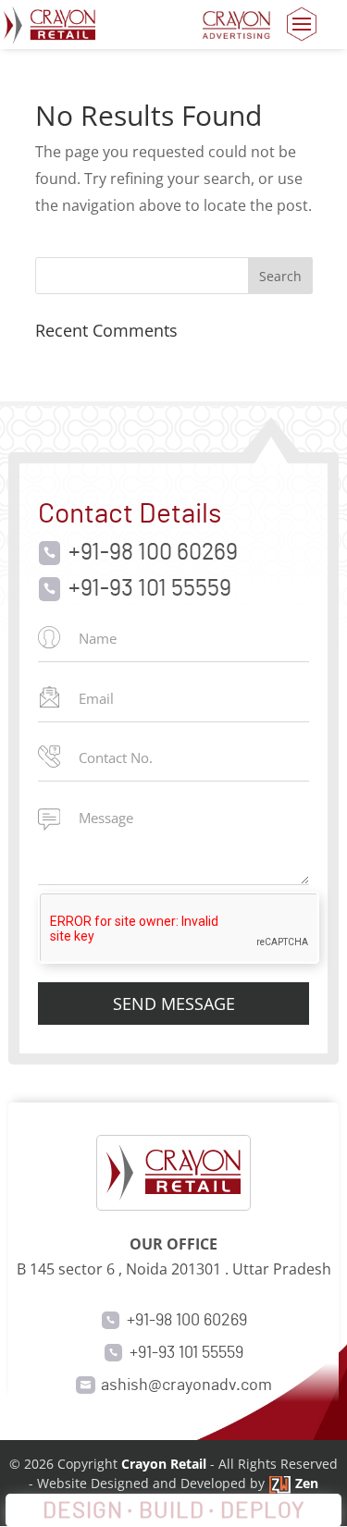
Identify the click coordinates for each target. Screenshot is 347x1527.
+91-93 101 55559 (149, 589)
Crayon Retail (163, 1463)
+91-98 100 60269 (153, 553)
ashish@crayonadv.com (186, 1385)
